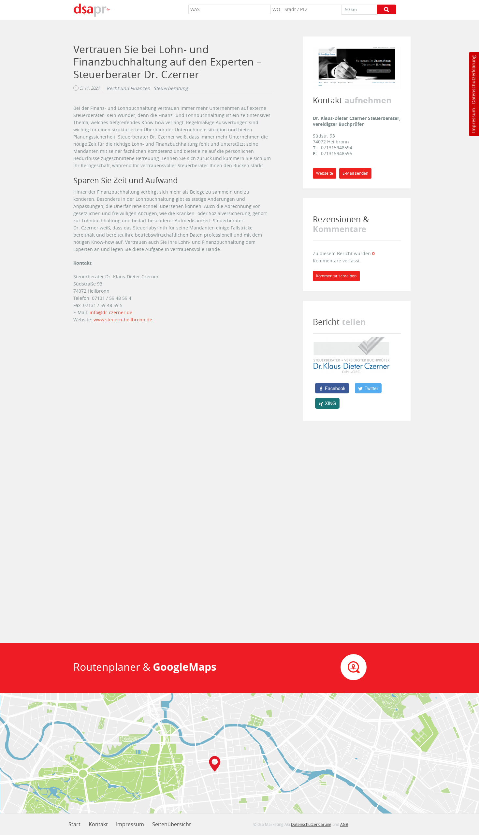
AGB (344, 824)
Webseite (324, 173)
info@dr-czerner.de (111, 312)
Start (74, 824)
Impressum (473, 120)
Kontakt (98, 824)
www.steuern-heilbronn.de (124, 319)
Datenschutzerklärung (473, 79)
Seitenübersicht (171, 824)
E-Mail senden (355, 173)
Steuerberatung (170, 88)
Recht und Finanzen (128, 88)
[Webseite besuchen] (357, 67)
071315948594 (336, 147)
